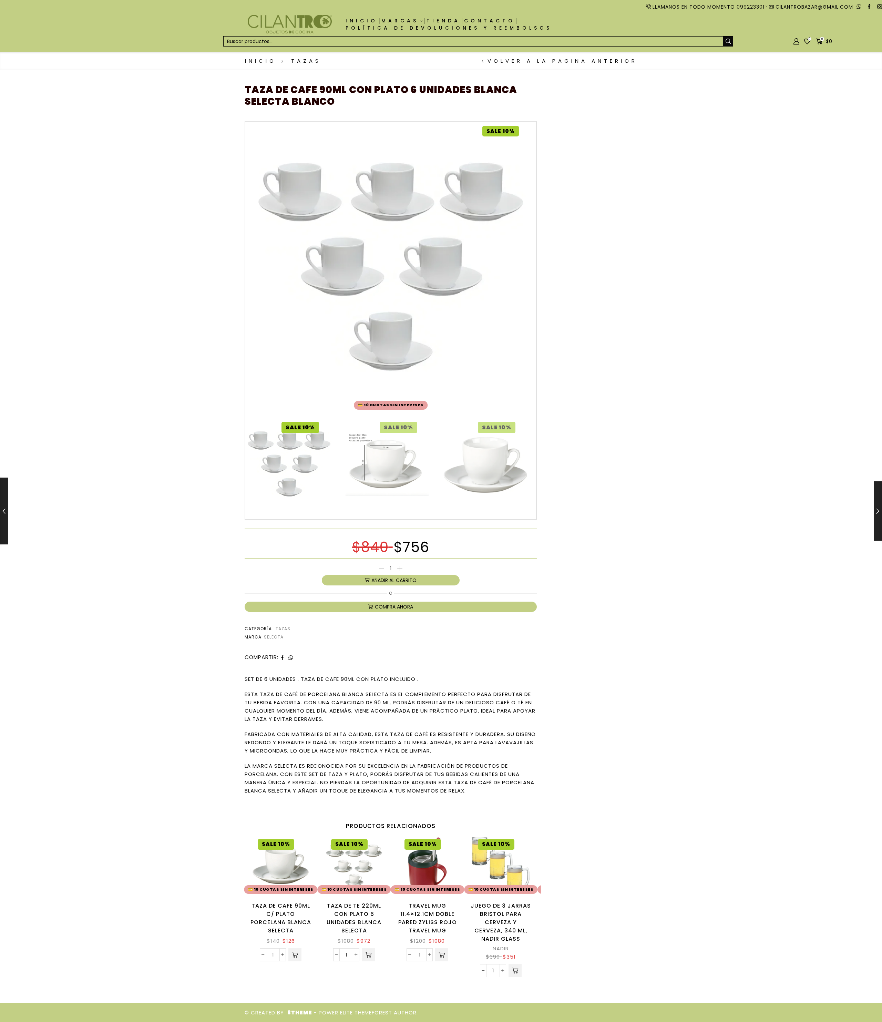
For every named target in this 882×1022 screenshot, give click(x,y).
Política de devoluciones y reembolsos (449, 27)
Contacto (489, 20)
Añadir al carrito (394, 580)
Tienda (443, 20)
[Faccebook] (869, 7)
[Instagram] (879, 7)
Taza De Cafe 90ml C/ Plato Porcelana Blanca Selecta (280, 918)
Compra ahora (394, 606)
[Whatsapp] (859, 7)
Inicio (362, 20)
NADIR (501, 948)
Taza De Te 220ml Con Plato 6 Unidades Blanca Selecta (354, 918)
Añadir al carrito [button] (298, 866)
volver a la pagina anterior (562, 60)
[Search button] (728, 41)
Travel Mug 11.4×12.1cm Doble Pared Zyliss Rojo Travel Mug (427, 918)
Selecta (274, 637)
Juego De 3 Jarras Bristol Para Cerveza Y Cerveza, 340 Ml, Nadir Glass (501, 922)
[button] (294, 954)
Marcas (400, 20)
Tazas (306, 60)
